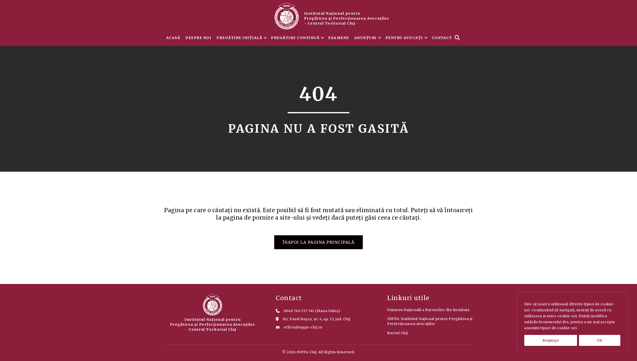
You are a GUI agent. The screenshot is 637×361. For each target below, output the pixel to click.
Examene (338, 38)
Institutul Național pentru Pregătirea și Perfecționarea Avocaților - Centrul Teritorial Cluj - (346, 18)
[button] (265, 38)
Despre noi (198, 38)
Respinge (550, 340)
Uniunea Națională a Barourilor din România (428, 310)
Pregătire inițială (239, 38)
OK (599, 340)
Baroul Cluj (397, 333)
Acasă (173, 38)
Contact (442, 38)
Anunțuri (365, 38)
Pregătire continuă (295, 38)
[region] (572, 322)
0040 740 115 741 (299, 311)
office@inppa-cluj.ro (303, 327)
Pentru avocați (404, 38)
